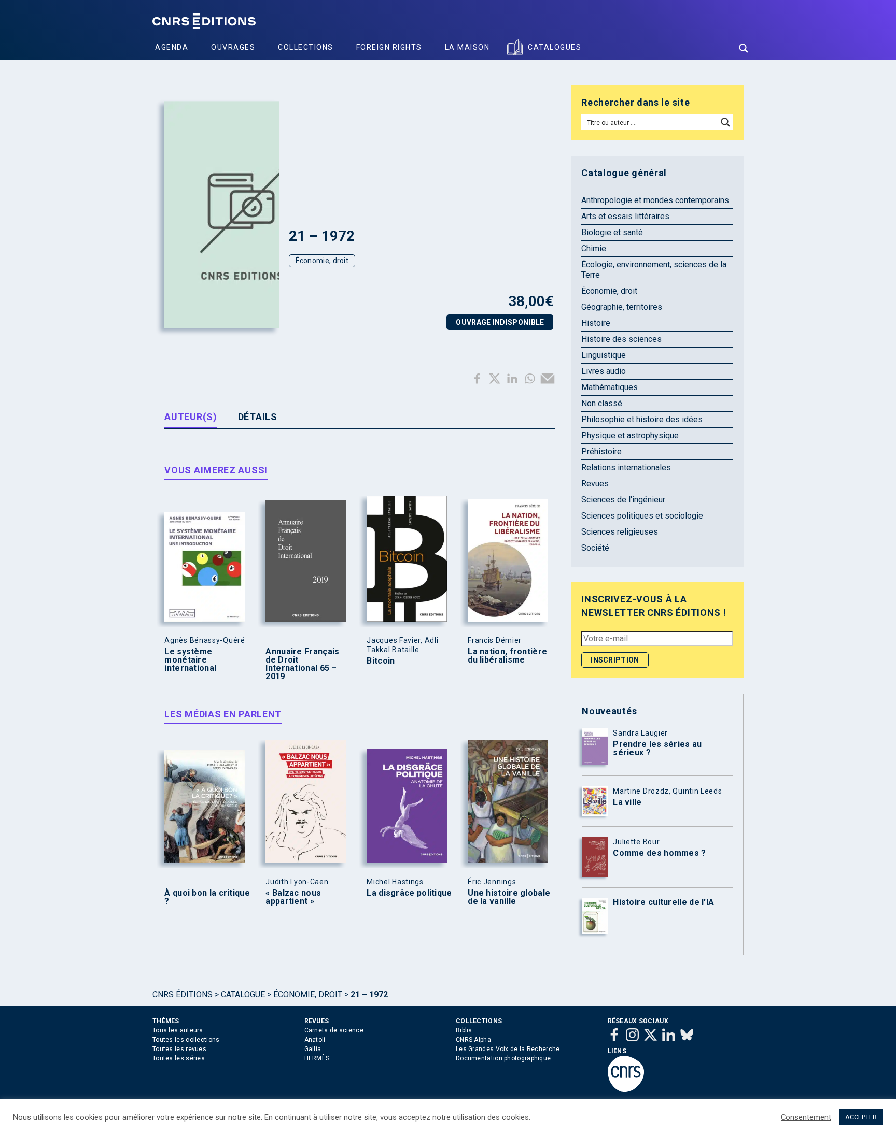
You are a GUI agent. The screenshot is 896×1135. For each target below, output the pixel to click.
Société (595, 548)
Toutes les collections (186, 1039)
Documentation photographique (503, 1058)
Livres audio (603, 371)
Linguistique (603, 355)
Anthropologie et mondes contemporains (655, 200)
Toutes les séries (178, 1058)
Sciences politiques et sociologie (642, 516)
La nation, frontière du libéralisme (507, 656)
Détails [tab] (257, 416)
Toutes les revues (179, 1049)
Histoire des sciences (621, 339)
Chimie (593, 248)
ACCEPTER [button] (861, 1117)
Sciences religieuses (619, 532)
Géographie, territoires (621, 307)
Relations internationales (626, 467)
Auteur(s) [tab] (190, 416)
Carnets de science (333, 1030)
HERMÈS (317, 1058)
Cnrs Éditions (182, 994)
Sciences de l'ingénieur (623, 500)
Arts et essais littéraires (625, 216)
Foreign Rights (389, 47)
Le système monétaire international (190, 660)
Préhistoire (601, 451)
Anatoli (315, 1039)
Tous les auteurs (177, 1030)
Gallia (312, 1049)
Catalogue (243, 994)
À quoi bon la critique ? (207, 897)
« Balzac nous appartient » (293, 897)
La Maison (467, 47)
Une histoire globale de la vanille (509, 897)
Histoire (595, 323)
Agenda (171, 47)
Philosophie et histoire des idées (642, 419)
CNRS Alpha (473, 1039)
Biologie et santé (612, 232)
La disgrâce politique (409, 893)
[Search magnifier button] (743, 48)
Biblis (464, 1030)
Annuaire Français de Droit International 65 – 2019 (302, 664)
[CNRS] (626, 1090)
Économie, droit (322, 260)
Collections (305, 47)
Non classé (601, 403)
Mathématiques (609, 387)
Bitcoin (381, 661)
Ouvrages (233, 47)
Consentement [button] (806, 1117)
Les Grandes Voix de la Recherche (508, 1049)
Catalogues (554, 47)
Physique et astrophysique (630, 435)
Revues (595, 484)
